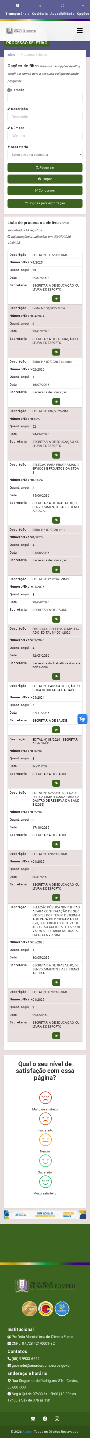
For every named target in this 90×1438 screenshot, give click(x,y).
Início (12, 55)
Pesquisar (46, 167)
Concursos (46, 190)
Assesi (27, 1431)
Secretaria (19, 147)
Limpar (46, 179)
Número (17, 128)
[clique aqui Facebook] (45, 1418)
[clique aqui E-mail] (33, 1418)
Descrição (19, 109)
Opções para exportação (46, 203)
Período (17, 90)
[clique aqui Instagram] (57, 1418)
